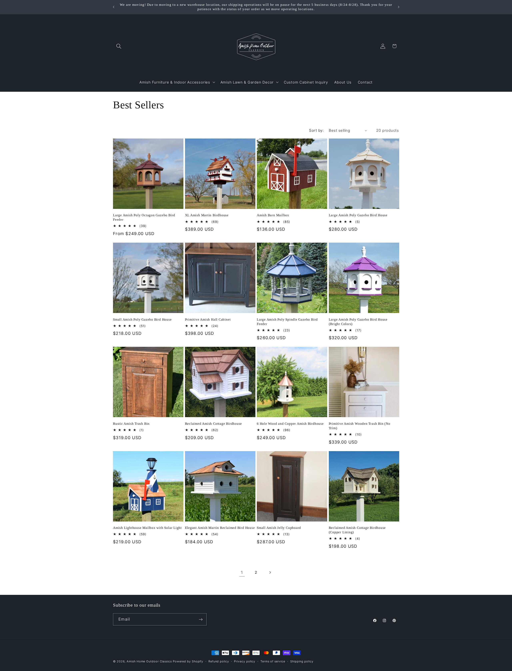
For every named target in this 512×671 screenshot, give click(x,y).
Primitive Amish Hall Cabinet (208, 319)
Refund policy (218, 661)
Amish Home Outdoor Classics (149, 661)
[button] (118, 46)
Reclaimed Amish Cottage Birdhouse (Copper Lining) (357, 530)
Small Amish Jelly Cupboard (279, 528)
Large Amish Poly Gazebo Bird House (358, 215)
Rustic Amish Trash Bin (131, 424)
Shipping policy (301, 661)
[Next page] (270, 572)
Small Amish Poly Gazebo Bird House (142, 319)
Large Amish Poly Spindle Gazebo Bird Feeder (287, 322)
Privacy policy (244, 661)
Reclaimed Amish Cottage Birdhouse (213, 424)
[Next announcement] (398, 7)
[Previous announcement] (113, 7)
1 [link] (242, 572)
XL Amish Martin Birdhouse (207, 215)
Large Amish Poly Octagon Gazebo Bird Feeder (144, 217)
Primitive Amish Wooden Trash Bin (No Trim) (359, 426)
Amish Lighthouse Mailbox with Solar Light (147, 528)
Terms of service (272, 661)
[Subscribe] (200, 619)
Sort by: (316, 130)
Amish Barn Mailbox (273, 215)
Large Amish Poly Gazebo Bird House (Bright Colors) (358, 322)
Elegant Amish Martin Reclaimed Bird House (220, 528)
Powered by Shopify (188, 661)
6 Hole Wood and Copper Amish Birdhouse (290, 424)
